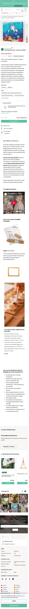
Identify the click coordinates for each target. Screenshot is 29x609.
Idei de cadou (17, 555)
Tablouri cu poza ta (6, 553)
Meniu (2, 10)
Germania (5, 591)
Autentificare (18, 9)
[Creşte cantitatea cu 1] (6, 118)
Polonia (5, 589)
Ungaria (18, 585)
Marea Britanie (6, 593)
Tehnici (3, 551)
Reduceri (16, 551)
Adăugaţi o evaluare (9, 446)
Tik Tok (22, 491)
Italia (17, 589)
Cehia (4, 585)
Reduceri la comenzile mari (19, 562)
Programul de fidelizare (19, 565)
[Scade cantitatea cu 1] (2, 118)
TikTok (6, 353)
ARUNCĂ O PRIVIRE (18, 5)
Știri (15, 553)
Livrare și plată (6, 113)
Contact (3, 566)
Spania (17, 591)
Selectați (9, 483)
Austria (17, 593)
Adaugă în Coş (15, 121)
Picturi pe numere (13, 165)
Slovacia (5, 587)
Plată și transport (5, 564)
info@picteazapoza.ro (9, 544)
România (18, 587)
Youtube (25, 491)
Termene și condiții (5, 561)
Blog (15, 572)
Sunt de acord (14, 605)
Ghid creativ (4, 572)
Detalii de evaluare (18, 56)
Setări (14, 601)
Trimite (15, 529)
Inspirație (3, 555)
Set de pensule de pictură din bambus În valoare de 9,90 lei (16, 106)
